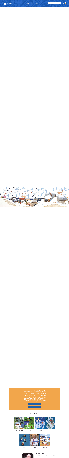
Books (34, 447)
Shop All (45, 447)
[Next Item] (67, 197)
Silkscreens (40, 430)
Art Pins (23, 447)
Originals (29, 430)
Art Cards (50, 430)
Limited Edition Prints (19, 430)
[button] (65, 3)
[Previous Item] (1, 197)
